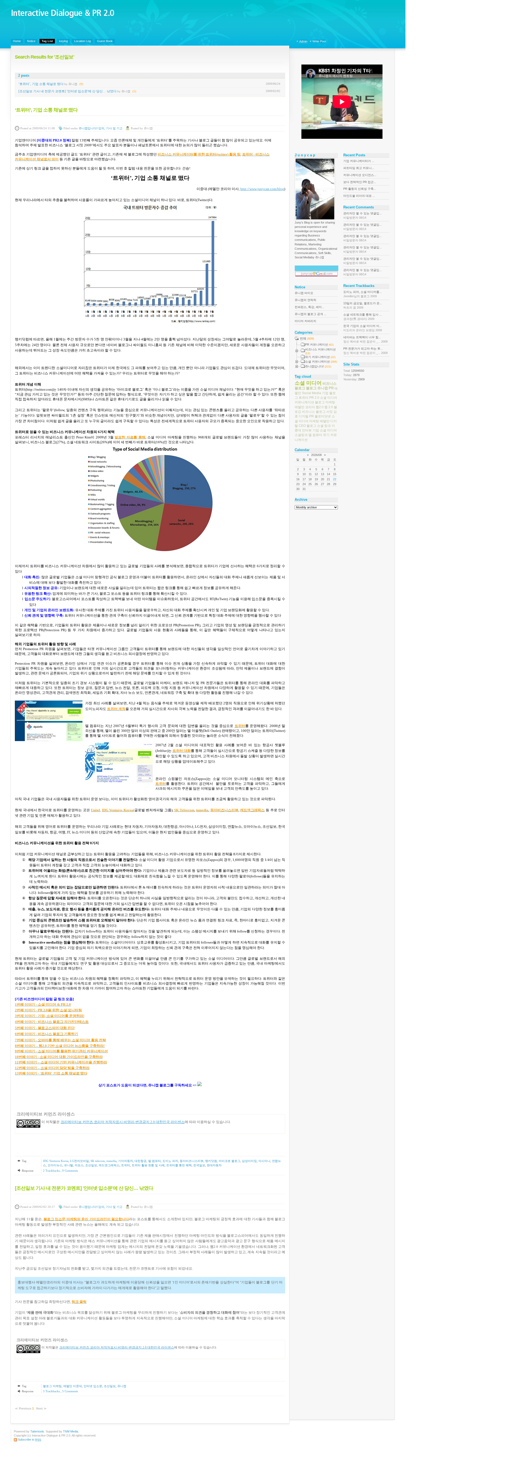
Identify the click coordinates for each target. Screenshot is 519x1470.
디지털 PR (306, 416)
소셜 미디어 (308, 383)
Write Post (319, 41)
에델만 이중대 (72, 1386)
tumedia (112, 1161)
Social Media (311, 393)
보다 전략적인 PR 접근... (359, 182)
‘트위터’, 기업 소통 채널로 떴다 (41, 84)
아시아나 (264, 1161)
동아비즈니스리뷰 (192, 1161)
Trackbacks (52, 1170)
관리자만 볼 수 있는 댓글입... (362, 215)
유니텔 (68, 1165)
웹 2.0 (328, 407)
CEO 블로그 (307, 426)
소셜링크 (301, 435)
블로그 (311, 388)
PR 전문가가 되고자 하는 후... (365, 350)
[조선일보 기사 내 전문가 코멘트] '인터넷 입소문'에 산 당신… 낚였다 (67, 91)
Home (17, 41)
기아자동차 (125, 1161)
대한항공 (141, 1161)
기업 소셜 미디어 (324, 430)
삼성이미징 (249, 1161)
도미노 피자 (170, 1161)
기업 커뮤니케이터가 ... (358, 161)
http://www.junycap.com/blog (262, 189)
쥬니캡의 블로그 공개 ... (310, 314)
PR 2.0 (314, 398)
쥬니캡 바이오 (304, 293)
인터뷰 (307, 430)
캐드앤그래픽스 (109, 1165)
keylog (63, 41)
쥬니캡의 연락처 (305, 300)
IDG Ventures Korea (55, 1161)
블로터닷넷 (323, 416)
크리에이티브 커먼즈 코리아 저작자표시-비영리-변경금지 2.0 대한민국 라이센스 (123, 1122)
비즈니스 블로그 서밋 (317, 412)
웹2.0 (320, 407)
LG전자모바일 (79, 1161)
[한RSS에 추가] (199, 1085)
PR (331, 388)
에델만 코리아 (305, 407)
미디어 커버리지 (305, 321)
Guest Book (105, 41)
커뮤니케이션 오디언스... (359, 175)
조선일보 (91, 1165)
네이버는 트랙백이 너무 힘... (365, 339)
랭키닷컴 (211, 1161)
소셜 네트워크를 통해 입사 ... (362, 316)
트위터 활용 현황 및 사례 (148, 1165)
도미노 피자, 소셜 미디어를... (362, 294)
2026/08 (316, 455)
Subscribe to (29, 1439)
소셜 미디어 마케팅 (315, 418)
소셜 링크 (324, 426)
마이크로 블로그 (229, 1161)
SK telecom (98, 1161)
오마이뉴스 (55, 1165)
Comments (70, 1170)
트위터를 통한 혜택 (179, 1165)
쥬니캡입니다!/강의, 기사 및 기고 (100, 128)
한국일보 (199, 1165)
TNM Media (70, 1431)
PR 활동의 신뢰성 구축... (359, 188)
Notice (31, 41)
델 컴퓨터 (154, 1161)
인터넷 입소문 (93, 1386)
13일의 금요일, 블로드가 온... (362, 305)
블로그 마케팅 (52, 1386)
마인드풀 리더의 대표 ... (359, 195)
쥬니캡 (121, 1386)
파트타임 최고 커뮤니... (358, 168)
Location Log (82, 41)
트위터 (125, 1165)
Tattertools (37, 1431)
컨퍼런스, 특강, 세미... (309, 307)
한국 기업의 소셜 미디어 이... (362, 328)
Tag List (47, 41)
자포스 (79, 1165)
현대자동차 (214, 1165)
